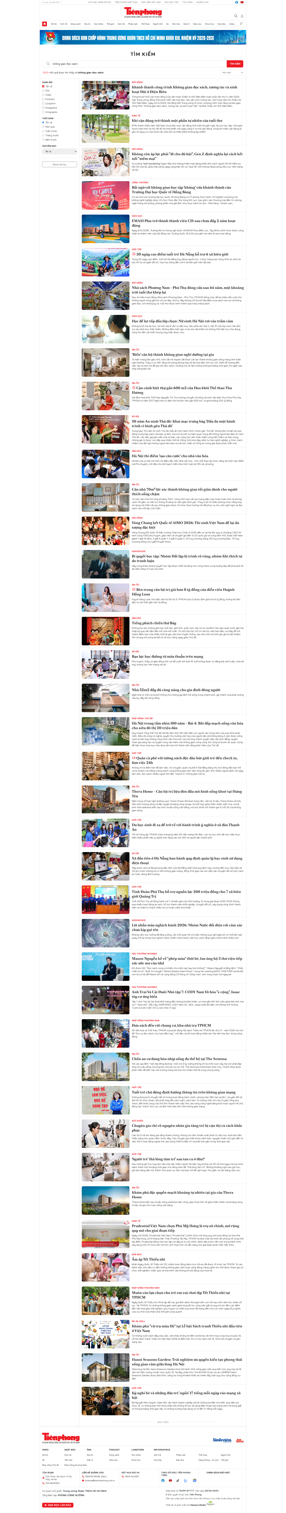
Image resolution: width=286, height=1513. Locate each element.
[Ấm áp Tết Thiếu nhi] (105, 1267)
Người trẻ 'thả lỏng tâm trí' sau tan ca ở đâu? (168, 1159)
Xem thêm (241, 24)
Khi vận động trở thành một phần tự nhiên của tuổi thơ (177, 120)
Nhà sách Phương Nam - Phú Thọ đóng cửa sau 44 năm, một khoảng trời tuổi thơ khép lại (188, 290)
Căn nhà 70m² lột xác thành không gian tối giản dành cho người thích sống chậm (184, 491)
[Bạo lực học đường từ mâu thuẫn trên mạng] (105, 664)
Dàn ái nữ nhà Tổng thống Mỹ (156, 1426)
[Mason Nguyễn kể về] (105, 966)
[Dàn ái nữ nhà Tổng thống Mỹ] (105, 1434)
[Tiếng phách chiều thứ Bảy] (105, 631)
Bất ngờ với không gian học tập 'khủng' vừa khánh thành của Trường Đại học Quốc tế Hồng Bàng (181, 189)
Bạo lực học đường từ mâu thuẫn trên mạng (167, 656)
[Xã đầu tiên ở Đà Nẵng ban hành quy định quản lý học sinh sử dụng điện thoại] (105, 866)
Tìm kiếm (143, 54)
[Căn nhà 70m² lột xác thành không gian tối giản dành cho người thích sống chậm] (105, 497)
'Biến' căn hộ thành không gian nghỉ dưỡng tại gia (173, 354)
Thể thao (145, 24)
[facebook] (236, 2)
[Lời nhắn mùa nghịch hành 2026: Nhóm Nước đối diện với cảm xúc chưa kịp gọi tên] (105, 933)
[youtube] (242, 2)
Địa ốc (87, 24)
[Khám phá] (105, 1334)
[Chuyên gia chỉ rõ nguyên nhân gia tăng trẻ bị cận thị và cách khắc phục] (105, 1133)
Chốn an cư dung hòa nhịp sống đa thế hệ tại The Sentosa (179, 1058)
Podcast (50, 99)
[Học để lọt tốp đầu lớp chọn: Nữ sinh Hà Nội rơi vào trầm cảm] (105, 329)
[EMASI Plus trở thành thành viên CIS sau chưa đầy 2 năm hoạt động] (105, 229)
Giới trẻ (121, 24)
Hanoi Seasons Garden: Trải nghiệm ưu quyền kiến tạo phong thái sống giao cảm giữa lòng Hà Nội (187, 1361)
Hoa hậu (222, 24)
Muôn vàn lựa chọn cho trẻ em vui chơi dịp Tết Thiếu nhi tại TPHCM (181, 1295)
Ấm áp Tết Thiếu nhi (148, 1259)
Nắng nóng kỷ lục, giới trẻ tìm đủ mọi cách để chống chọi (179, 1459)
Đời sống (137, 82)
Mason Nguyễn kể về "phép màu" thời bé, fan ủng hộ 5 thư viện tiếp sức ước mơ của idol (187, 960)
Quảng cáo (202, 2)
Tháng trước (52, 135)
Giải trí (186, 24)
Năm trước (51, 139)
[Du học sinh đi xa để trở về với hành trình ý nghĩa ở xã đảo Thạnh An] (105, 833)
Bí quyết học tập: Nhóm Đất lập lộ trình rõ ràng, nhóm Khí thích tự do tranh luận (187, 558)
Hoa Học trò (171, 2)
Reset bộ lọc (59, 164)
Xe (167, 24)
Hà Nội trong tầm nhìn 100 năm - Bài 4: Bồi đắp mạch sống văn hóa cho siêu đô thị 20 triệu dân (187, 725)
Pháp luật (132, 24)
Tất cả (48, 86)
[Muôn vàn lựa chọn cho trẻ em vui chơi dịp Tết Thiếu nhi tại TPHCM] (105, 1301)
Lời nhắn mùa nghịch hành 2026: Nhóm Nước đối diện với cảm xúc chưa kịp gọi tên (187, 927)
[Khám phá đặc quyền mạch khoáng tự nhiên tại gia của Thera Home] (105, 1200)
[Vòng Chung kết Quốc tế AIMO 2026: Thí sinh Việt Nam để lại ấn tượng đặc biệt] (105, 531)
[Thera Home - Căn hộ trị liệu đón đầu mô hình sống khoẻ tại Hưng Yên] (105, 799)
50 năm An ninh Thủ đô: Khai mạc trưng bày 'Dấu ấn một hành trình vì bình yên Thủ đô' (183, 423)
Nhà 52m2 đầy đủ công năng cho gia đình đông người (176, 690)
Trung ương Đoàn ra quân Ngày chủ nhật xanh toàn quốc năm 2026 (185, 1495)
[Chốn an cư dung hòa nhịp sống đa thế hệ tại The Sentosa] (105, 1067)
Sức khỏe (98, 24)
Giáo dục (197, 24)
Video (231, 24)
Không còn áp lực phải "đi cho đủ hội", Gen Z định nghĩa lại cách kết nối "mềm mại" (187, 156)
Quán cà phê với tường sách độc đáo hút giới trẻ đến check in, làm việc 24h (184, 760)
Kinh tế (63, 24)
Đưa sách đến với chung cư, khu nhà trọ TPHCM (171, 1025)
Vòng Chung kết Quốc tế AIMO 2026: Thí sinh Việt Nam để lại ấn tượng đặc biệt (185, 525)
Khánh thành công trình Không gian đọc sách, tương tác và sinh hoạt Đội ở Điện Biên (184, 89)
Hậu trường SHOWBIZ (144, 953)
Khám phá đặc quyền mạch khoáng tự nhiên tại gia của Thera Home (182, 1194)
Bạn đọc (137, 1254)
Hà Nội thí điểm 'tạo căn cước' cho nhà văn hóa (170, 456)
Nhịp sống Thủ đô (142, 718)
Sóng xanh (76, 24)
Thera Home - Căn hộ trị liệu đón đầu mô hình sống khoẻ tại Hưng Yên (187, 793)
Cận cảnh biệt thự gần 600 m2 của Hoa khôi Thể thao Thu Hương (182, 390)
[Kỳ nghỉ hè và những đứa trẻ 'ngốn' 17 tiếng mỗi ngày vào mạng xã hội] (105, 1401)
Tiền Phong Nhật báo (126, 2)
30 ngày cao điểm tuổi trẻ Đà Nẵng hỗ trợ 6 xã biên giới (182, 254)
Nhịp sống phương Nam (145, 1020)
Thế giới (110, 24)
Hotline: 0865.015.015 (99, 2)
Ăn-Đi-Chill (138, 1321)
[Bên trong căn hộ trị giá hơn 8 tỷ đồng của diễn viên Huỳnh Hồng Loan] (105, 597)
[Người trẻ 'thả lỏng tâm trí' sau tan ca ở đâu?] (105, 1167)
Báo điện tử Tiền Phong (143, 12)
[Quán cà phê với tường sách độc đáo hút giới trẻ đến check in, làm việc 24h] (105, 766)
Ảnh (47, 90)
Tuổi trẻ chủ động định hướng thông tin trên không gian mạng (184, 1092)
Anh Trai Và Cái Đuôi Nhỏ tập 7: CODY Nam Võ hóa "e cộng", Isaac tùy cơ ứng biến (186, 994)
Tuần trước (51, 131)
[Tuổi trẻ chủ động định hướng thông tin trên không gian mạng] (105, 1100)
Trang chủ (44, 24)
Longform (50, 103)
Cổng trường (140, 182)
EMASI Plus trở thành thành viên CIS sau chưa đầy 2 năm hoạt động (184, 223)
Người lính (158, 24)
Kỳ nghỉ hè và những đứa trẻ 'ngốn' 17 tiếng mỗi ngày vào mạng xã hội (186, 1395)
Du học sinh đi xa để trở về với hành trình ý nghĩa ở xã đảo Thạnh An (186, 827)
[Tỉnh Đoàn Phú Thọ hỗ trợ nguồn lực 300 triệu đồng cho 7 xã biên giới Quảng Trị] (105, 899)
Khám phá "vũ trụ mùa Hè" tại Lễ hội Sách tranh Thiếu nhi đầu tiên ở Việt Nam (187, 1328)
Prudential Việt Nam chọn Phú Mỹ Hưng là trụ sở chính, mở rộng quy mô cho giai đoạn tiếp (185, 1228)
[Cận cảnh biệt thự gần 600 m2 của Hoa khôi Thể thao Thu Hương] (105, 396)
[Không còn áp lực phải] (105, 162)
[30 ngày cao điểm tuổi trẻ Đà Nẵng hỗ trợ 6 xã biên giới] (105, 262)
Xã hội (54, 24)
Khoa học (209, 24)
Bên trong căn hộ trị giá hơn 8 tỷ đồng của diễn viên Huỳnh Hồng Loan (183, 591)
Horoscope (139, 551)
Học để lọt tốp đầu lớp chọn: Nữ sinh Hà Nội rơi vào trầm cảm (182, 321)
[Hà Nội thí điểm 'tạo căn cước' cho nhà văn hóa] (105, 464)
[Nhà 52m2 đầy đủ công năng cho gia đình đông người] (105, 698)
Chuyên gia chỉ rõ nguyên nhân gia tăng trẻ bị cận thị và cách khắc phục (187, 1127)
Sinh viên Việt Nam (151, 2)
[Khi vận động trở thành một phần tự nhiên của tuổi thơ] (105, 128)
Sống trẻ (137, 1455)
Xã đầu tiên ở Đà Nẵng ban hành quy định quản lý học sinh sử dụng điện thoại (187, 860)
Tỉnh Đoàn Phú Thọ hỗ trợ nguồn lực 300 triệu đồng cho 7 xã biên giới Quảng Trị (186, 894)
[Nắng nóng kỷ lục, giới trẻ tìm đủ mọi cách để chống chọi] (105, 1468)
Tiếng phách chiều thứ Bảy (154, 623)
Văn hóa (176, 24)
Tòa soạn (187, 2)
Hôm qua (50, 126)
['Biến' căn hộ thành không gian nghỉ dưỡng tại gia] (105, 362)
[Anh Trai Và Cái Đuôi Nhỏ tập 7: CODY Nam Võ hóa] (105, 1000)
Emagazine (51, 107)
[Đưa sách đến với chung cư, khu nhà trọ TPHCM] (105, 1033)
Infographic (51, 112)
